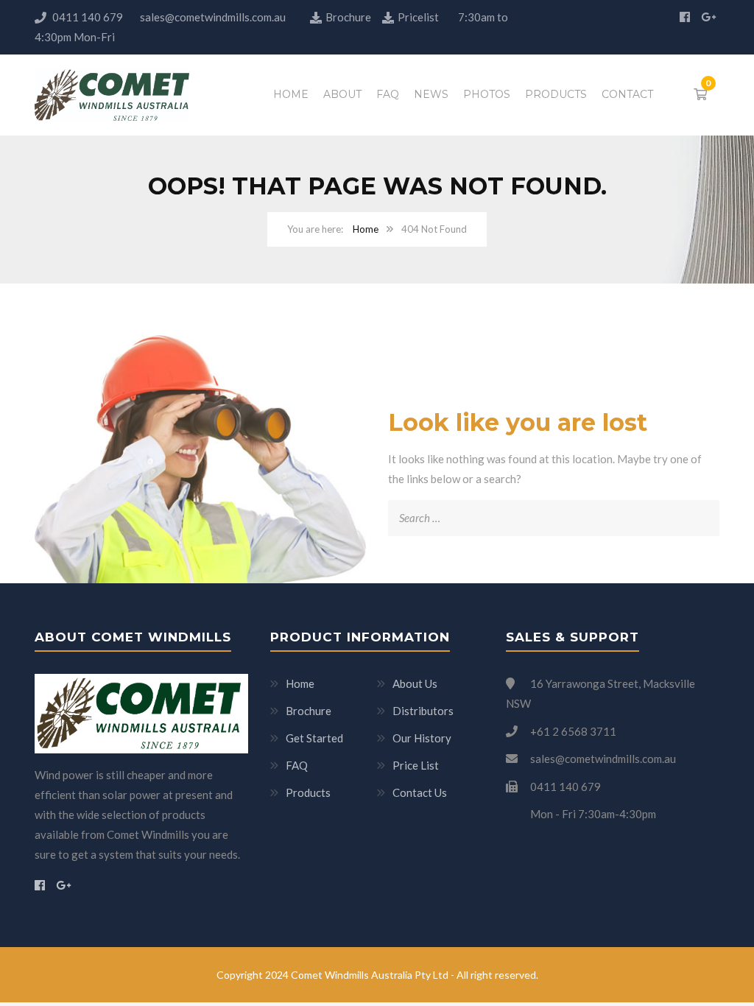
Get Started (314, 738)
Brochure (349, 17)
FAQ (387, 94)
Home (291, 94)
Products (556, 94)
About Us (414, 683)
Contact (627, 94)
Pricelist (418, 17)
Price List (415, 765)
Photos (486, 94)
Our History (421, 738)
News (431, 94)
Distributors (423, 710)
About (342, 94)
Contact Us (419, 792)
